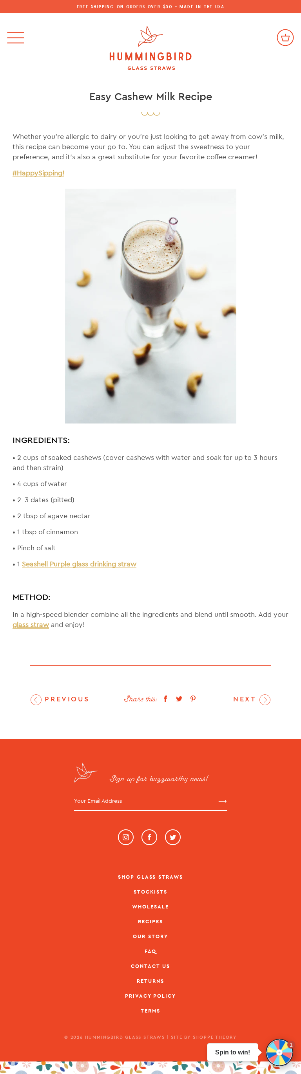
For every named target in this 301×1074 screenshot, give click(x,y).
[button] (279, 1052)
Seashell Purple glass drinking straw (79, 564)
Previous (65, 699)
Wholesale (150, 906)
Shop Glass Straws (150, 876)
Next (246, 699)
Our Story (150, 936)
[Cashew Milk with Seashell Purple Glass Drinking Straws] (150, 305)
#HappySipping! (38, 173)
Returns (150, 981)
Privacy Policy (150, 995)
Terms (150, 1010)
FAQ (151, 951)
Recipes (150, 921)
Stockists (151, 891)
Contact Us (150, 966)
